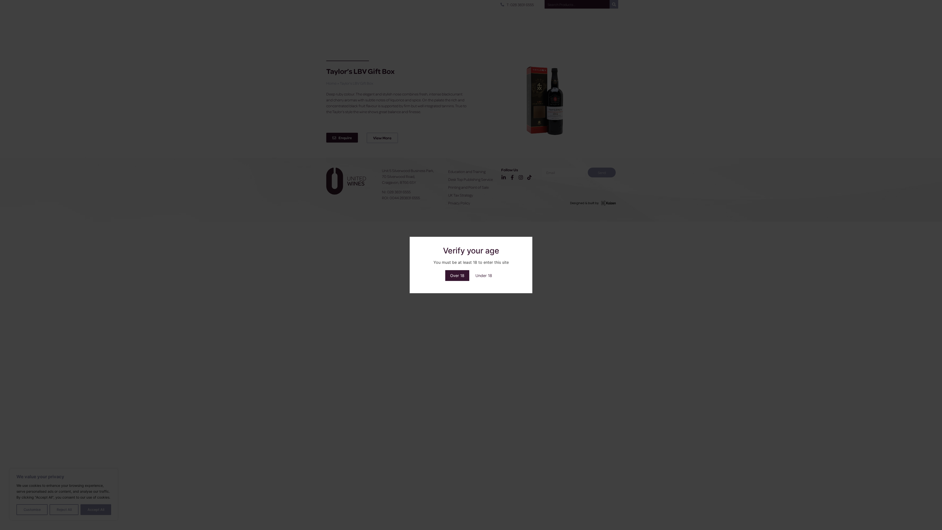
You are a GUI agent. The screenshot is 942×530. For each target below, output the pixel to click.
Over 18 (457, 275)
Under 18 (483, 275)
